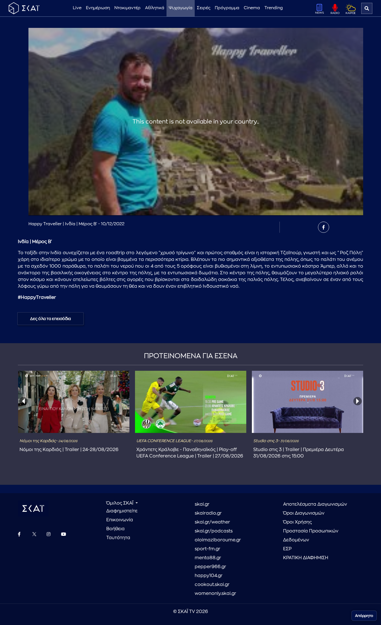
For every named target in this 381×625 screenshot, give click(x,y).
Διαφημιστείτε (122, 511)
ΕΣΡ (287, 549)
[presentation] (23, 401)
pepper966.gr (210, 567)
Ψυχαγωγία (180, 8)
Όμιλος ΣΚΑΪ (120, 503)
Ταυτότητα (118, 538)
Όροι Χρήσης (297, 522)
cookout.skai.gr (212, 584)
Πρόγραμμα (227, 8)
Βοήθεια (115, 529)
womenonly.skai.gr (215, 593)
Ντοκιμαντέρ (127, 8)
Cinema (252, 8)
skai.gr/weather (212, 522)
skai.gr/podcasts (214, 531)
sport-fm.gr (207, 549)
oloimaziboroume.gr (218, 540)
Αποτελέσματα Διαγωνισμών (315, 504)
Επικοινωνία (119, 520)
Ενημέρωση (98, 8)
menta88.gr (208, 558)
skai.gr (202, 504)
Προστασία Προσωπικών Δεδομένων (310, 535)
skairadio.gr (208, 513)
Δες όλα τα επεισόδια (50, 319)
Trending (273, 8)
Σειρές (203, 8)
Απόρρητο (364, 615)
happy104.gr (209, 575)
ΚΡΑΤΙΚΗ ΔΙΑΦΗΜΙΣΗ (305, 558)
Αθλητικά (154, 8)
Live (77, 8)
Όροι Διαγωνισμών (303, 513)
